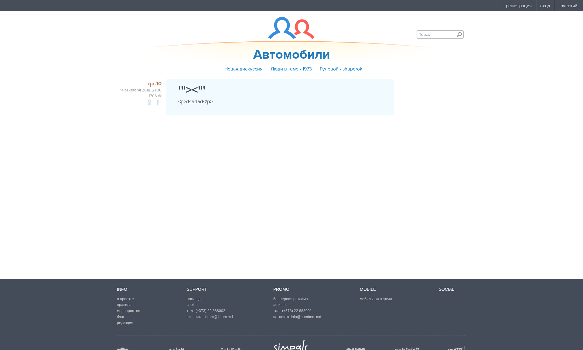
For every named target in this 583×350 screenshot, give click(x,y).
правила (124, 305)
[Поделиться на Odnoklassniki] (149, 102)
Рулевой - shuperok (341, 69)
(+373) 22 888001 (297, 311)
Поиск (459, 34)
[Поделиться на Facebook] (158, 102)
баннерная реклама (290, 299)
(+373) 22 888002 (210, 311)
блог (120, 317)
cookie (192, 305)
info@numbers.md (306, 317)
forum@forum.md (218, 317)
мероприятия (128, 311)
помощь (193, 299)
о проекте (125, 299)
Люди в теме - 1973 (291, 69)
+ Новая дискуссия (242, 69)
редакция (125, 323)
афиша (279, 305)
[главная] (287, 28)
